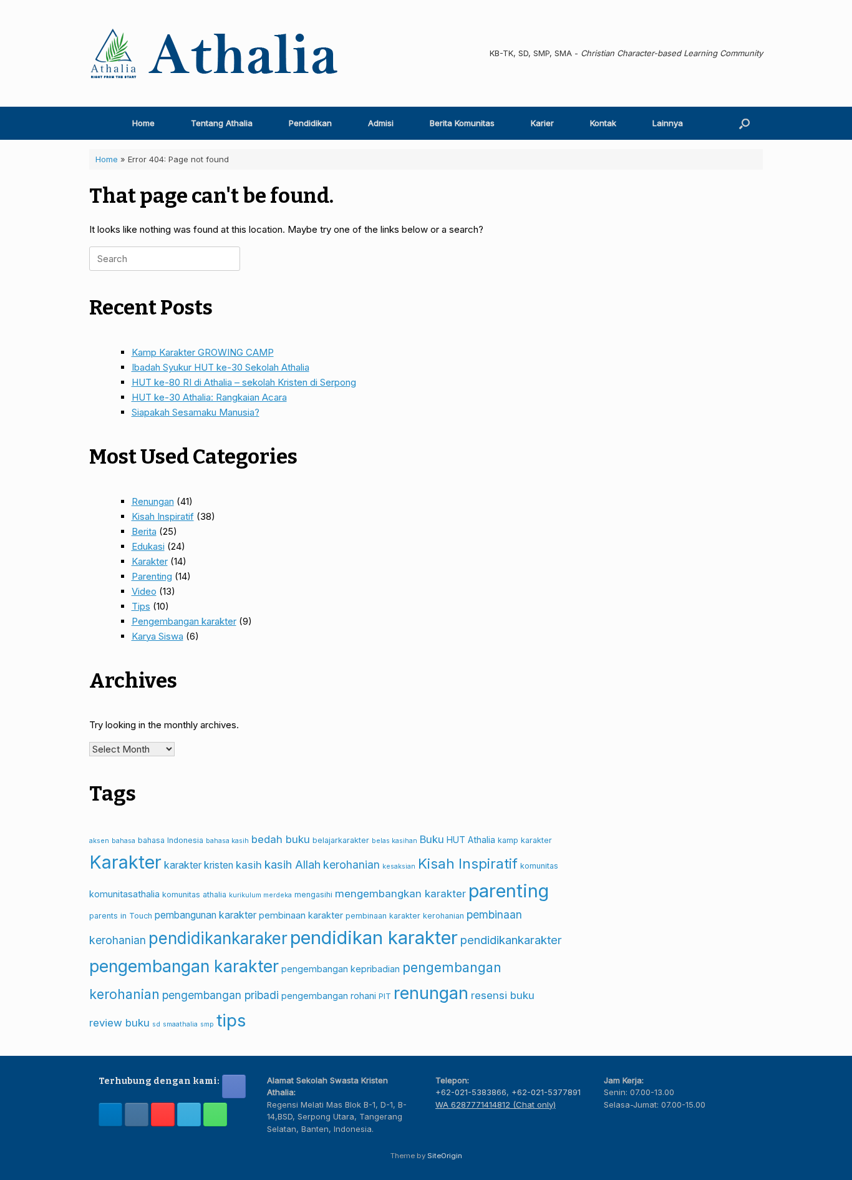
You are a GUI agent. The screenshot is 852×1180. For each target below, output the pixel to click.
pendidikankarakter (511, 940)
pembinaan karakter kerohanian (405, 915)
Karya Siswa (157, 636)
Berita (144, 531)
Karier (542, 123)
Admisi (381, 123)
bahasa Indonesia (170, 840)
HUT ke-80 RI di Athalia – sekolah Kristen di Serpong (244, 382)
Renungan (153, 501)
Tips (141, 606)
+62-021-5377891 (546, 1092)
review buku (119, 1023)
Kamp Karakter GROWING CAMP (203, 352)
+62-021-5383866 (470, 1092)
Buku (432, 839)
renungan (431, 993)
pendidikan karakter (374, 937)
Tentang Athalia (222, 123)
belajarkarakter (340, 840)
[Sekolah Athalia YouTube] (163, 1114)
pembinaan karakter (301, 915)
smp (207, 1024)
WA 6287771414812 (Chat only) (495, 1104)
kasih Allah (292, 864)
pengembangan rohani (328, 995)
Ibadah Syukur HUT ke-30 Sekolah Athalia (220, 367)
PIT (385, 996)
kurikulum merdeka (260, 895)
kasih (249, 865)
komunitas (539, 865)
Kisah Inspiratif (163, 516)
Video (144, 591)
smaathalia (180, 1024)
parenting (508, 891)
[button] (744, 123)
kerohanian (351, 864)
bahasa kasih (227, 841)
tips (231, 1020)
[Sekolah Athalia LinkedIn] (110, 1114)
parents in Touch (120, 915)
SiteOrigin (444, 1155)
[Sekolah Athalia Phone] (215, 1114)
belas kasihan (394, 841)
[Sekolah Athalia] (214, 53)
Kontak (603, 123)
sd (156, 1024)
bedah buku (280, 839)
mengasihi (313, 894)
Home (143, 123)
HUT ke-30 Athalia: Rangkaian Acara (209, 397)
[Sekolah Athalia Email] (189, 1114)
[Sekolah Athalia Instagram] (136, 1114)
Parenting (152, 576)
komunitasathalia (124, 894)
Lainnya (667, 123)
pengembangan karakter (184, 966)
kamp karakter (525, 840)
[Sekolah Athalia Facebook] (234, 1086)
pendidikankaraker (218, 938)
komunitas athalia (194, 894)
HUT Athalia (471, 839)
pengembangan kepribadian (340, 968)
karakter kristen (198, 865)
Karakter (150, 561)
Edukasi (148, 546)
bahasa (123, 841)
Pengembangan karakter (184, 621)
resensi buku (503, 995)
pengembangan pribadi (220, 995)
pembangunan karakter (205, 915)
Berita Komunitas (462, 123)
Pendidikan (310, 123)
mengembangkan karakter (400, 893)
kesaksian (398, 866)
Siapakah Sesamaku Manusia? (195, 412)
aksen (99, 841)
